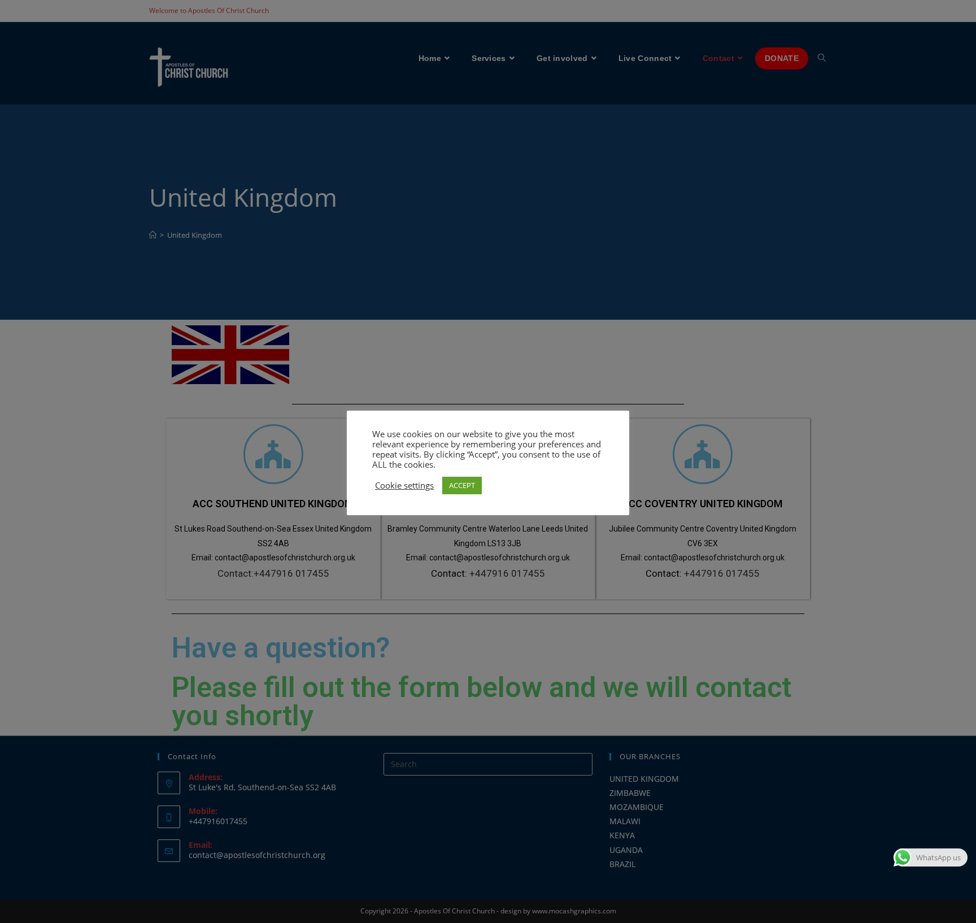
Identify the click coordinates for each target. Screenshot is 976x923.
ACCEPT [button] (462, 485)
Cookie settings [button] (404, 485)
